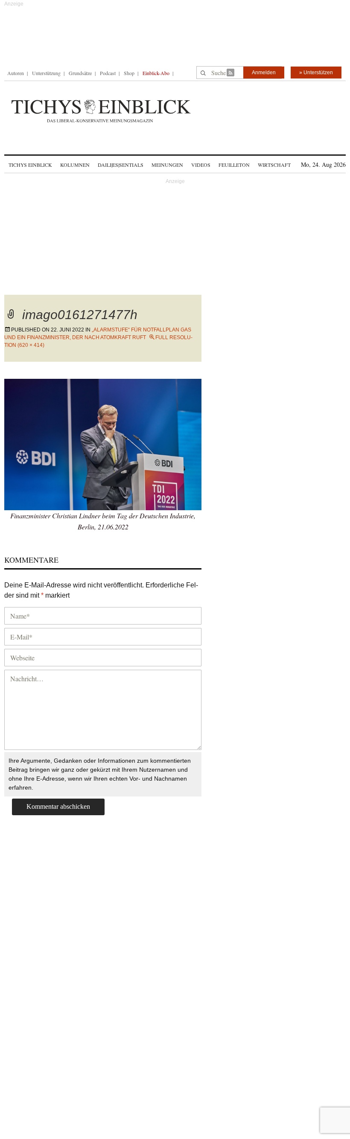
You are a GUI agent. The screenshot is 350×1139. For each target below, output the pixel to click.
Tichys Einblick (30, 164)
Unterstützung (46, 73)
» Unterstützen (316, 73)
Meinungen (167, 164)
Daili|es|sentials (120, 164)
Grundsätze (80, 73)
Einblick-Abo (156, 73)
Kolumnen (75, 164)
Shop (129, 73)
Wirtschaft (274, 164)
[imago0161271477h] (102, 443)
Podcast (108, 73)
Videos (200, 164)
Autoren (15, 73)
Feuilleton (234, 164)
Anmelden (264, 73)
